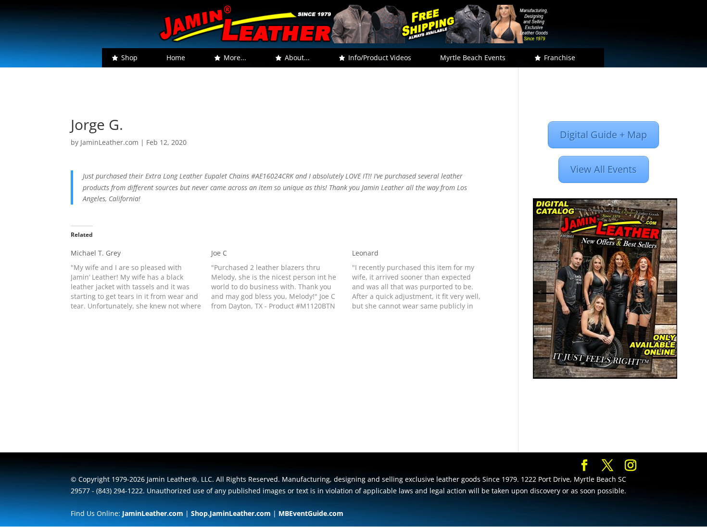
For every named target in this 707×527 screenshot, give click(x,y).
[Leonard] (422, 279)
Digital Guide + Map (603, 134)
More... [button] (235, 57)
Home (175, 57)
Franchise (559, 57)
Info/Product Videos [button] (379, 57)
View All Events (603, 169)
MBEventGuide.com (310, 513)
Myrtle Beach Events (472, 57)
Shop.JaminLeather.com (231, 513)
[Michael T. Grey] (141, 279)
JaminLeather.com (109, 142)
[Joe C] (281, 279)
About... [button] (297, 57)
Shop (129, 57)
